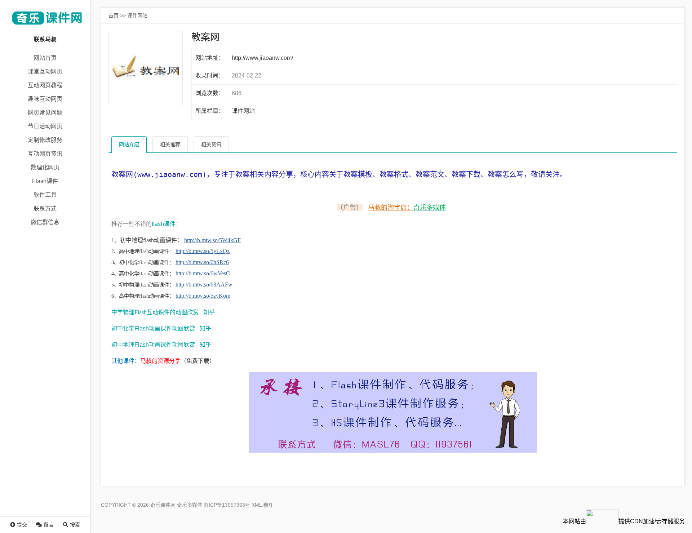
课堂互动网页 (45, 71)
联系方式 (45, 208)
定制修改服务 (45, 140)
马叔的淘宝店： (390, 207)
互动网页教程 (45, 85)
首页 (113, 15)
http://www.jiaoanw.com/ (262, 58)
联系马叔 (45, 39)
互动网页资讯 (45, 154)
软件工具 (45, 195)
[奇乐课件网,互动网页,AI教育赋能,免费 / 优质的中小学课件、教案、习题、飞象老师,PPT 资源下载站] (45, 17)
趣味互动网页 (45, 99)
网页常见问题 (45, 113)
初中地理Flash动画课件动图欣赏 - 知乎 (161, 345)
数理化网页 (45, 167)
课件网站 (137, 15)
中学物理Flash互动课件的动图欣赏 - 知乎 (163, 312)
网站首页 (45, 58)
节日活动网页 (45, 126)
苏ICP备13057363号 (227, 505)
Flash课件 (45, 181)
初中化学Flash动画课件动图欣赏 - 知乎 (161, 328)
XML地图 (262, 505)
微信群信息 (45, 222)
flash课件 (164, 224)
